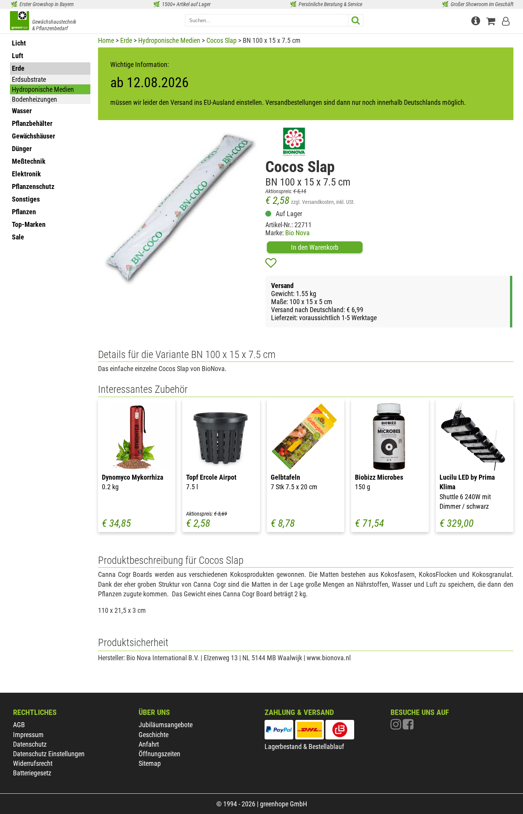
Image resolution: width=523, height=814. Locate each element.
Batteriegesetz (32, 773)
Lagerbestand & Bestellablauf (304, 746)
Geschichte (153, 735)
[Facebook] (408, 726)
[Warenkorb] (492, 20)
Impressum (28, 735)
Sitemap (150, 763)
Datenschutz (30, 744)
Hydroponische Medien (43, 89)
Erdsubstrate (29, 79)
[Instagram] (397, 726)
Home (106, 40)
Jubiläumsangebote (166, 725)
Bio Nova (297, 233)
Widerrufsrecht (32, 763)
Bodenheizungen (34, 99)
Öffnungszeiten (159, 754)
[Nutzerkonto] (506, 20)
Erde (126, 40)
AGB (19, 725)
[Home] (19, 21)
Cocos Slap (221, 40)
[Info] (476, 20)
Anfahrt (149, 744)
